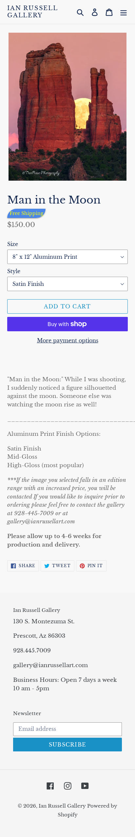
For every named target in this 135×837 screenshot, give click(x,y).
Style (13, 271)
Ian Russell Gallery (32, 12)
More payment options (67, 340)
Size (12, 244)
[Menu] (123, 12)
